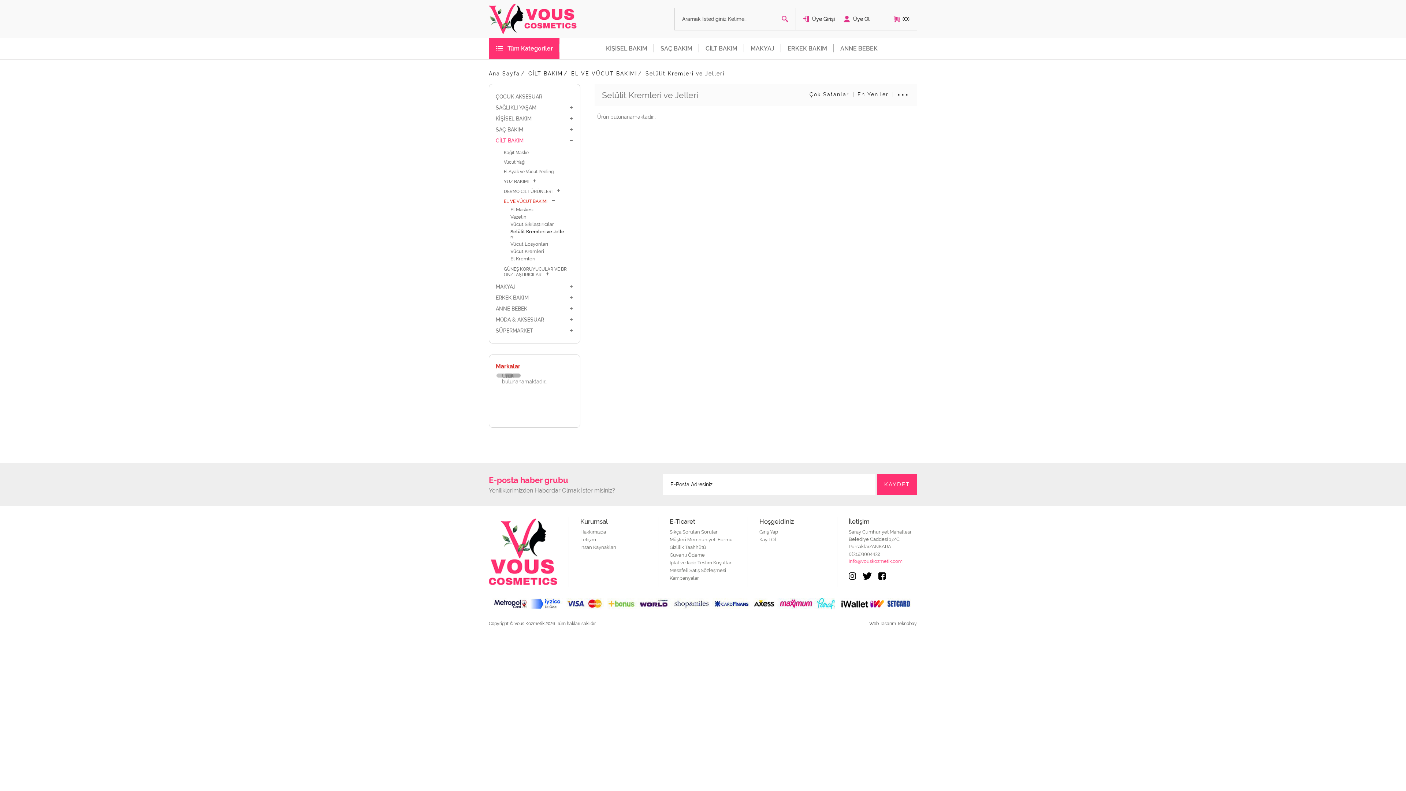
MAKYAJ (762, 48)
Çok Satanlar (829, 94)
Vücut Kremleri (527, 251)
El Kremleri (522, 258)
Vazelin (518, 217)
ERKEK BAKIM (807, 48)
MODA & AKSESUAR (520, 320)
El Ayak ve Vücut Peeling (529, 171)
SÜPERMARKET (514, 331)
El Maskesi (521, 209)
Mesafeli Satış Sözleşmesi (698, 570)
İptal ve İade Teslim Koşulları (701, 562)
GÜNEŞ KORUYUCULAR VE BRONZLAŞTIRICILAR (535, 272)
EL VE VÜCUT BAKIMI (604, 74)
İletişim (588, 539)
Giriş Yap (768, 532)
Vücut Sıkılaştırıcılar (532, 224)
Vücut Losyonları (529, 244)
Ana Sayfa (504, 74)
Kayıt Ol (767, 539)
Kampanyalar (684, 578)
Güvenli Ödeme (687, 555)
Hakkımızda (593, 532)
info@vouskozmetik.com (876, 561)
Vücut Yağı (514, 162)
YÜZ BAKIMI (516, 181)
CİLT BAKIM (721, 48)
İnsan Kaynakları (598, 547)
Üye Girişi (823, 19)
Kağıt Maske (516, 152)
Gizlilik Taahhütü (688, 547)
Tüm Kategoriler (530, 48)
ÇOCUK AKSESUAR (519, 97)
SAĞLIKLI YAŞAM (516, 108)
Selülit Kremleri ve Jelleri (685, 74)
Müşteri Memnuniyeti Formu (701, 539)
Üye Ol (861, 19)
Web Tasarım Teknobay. (893, 623)
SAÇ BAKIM (676, 48)
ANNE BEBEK (859, 48)
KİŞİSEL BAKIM (626, 48)
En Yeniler (873, 94)
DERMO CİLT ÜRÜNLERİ (528, 191)
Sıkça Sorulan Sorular (694, 532)
